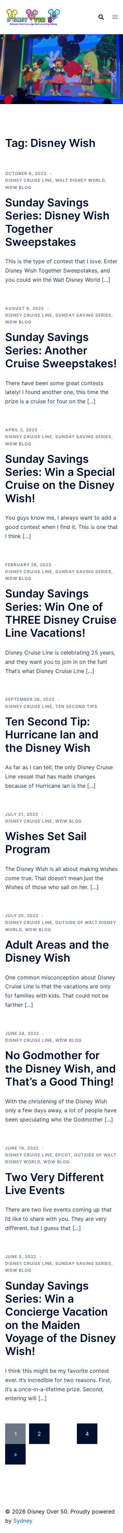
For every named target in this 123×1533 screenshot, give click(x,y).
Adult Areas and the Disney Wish (57, 951)
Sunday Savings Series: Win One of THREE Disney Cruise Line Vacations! (61, 613)
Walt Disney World (80, 180)
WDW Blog (18, 187)
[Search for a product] (101, 17)
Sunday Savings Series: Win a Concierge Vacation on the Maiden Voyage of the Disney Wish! (60, 1318)
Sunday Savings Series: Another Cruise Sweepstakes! (61, 350)
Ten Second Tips (76, 706)
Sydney (22, 1520)
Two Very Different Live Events (54, 1183)
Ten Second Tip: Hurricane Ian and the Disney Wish (51, 735)
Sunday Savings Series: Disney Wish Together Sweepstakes (57, 222)
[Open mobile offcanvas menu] (115, 17)
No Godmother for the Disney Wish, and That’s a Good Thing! (60, 1068)
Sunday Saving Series (83, 315)
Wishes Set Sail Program (45, 842)
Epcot (63, 1154)
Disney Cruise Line (28, 180)
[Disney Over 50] (33, 16)
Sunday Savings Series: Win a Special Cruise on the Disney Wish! (60, 478)
